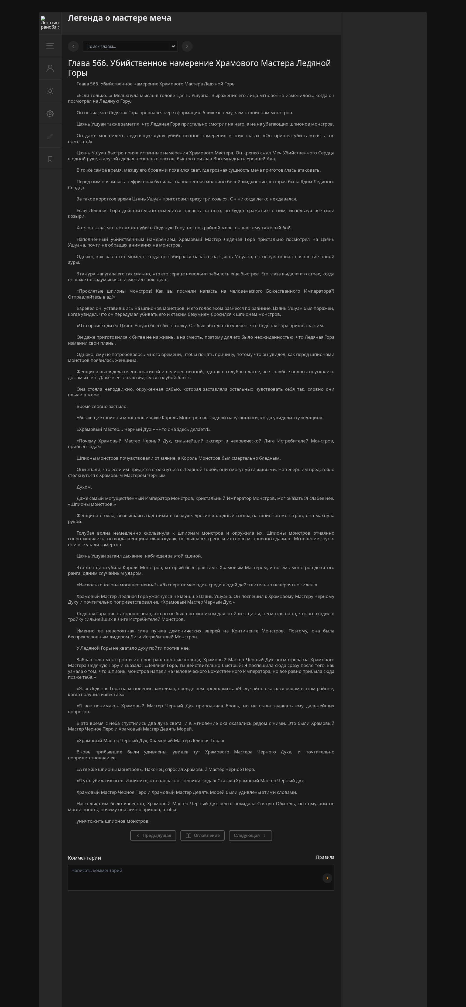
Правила (325, 857)
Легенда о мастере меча (120, 17)
